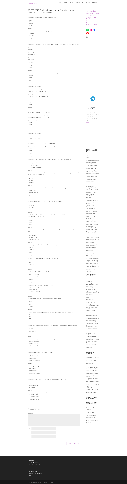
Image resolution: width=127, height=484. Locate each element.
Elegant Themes (37, 482)
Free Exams (77, 2)
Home (60, 2)
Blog (83, 2)
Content (65, 2)
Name (29, 428)
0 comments (49, 12)
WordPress (50, 482)
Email (29, 432)
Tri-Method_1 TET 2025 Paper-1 (35, 468)
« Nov (87, 122)
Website (29, 437)
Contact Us (94, 2)
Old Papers (71, 2)
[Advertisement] (96, 82)
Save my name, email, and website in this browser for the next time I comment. (46, 440)
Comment (30, 413)
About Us (88, 2)
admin (30, 12)
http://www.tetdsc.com (91, 410)
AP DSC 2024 (42, 12)
